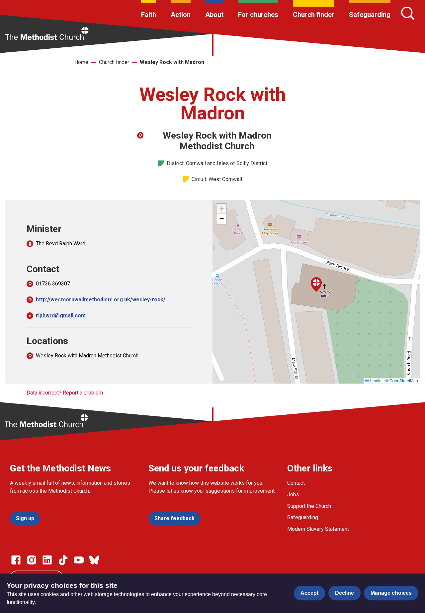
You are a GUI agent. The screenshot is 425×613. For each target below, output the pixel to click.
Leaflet (375, 380)
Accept (309, 593)
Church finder (313, 15)
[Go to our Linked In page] (47, 560)
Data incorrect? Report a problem (65, 393)
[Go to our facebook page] (16, 560)
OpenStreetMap (403, 380)
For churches (258, 15)
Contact (296, 483)
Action (181, 15)
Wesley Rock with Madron (172, 62)
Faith (148, 15)
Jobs (293, 494)
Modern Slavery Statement (318, 529)
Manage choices (391, 593)
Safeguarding (369, 15)
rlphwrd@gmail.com (61, 315)
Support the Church (309, 506)
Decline (344, 593)
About (214, 15)
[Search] (407, 13)
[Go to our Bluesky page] (94, 560)
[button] (316, 284)
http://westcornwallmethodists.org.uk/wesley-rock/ (100, 299)
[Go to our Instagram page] (32, 560)
